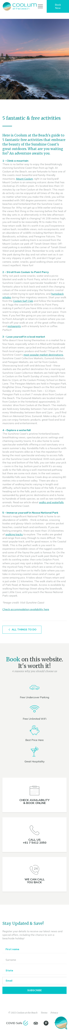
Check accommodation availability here (25, 609)
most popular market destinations (43, 354)
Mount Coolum (24, 178)
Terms (44, 1012)
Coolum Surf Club (23, 300)
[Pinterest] (46, 1023)
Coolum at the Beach (26, 1012)
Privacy (54, 1012)
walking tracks (14, 534)
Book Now (58, 6)
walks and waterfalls (51, 502)
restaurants (14, 326)
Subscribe (34, 990)
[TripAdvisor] (36, 1023)
